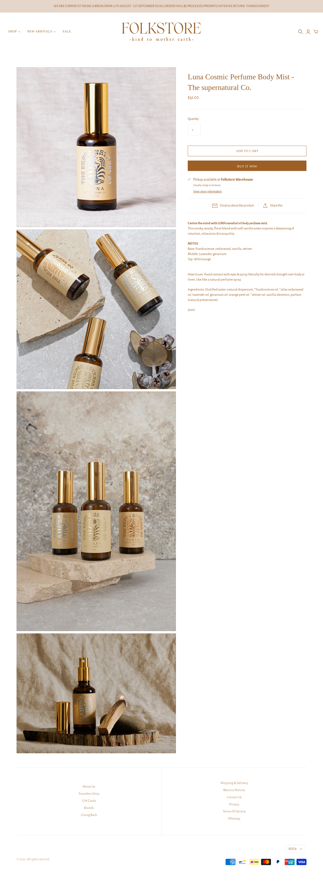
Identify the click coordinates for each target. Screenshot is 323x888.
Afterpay (234, 818)
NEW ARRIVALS (39, 31)
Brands (89, 808)
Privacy (234, 804)
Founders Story (89, 793)
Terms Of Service (234, 811)
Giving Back (89, 815)
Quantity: (193, 119)
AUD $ (292, 849)
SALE (67, 31)
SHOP (12, 31)
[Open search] (300, 31)
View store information (207, 191)
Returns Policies (234, 790)
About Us (89, 786)
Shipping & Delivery (234, 783)
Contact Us (234, 797)
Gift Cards (89, 801)
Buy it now (247, 166)
